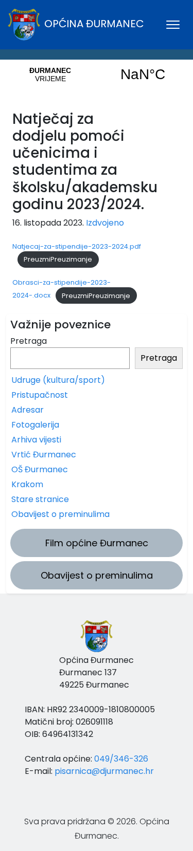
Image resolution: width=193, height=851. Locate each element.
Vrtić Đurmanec (43, 454)
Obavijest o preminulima (60, 514)
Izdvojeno (105, 223)
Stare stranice (40, 499)
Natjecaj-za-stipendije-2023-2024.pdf (76, 246)
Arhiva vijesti (36, 440)
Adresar (27, 410)
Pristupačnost (39, 395)
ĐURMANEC (96, 74)
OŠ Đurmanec (39, 469)
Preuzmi (37, 259)
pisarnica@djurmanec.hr (104, 771)
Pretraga (28, 341)
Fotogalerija (35, 425)
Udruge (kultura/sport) (58, 380)
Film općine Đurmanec (96, 542)
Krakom (27, 484)
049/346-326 (121, 759)
